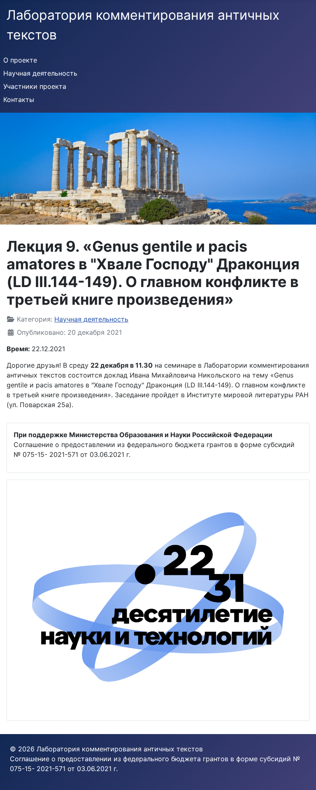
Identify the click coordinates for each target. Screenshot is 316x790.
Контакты (18, 99)
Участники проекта (34, 86)
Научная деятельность (40, 73)
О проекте (20, 60)
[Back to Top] (301, 774)
